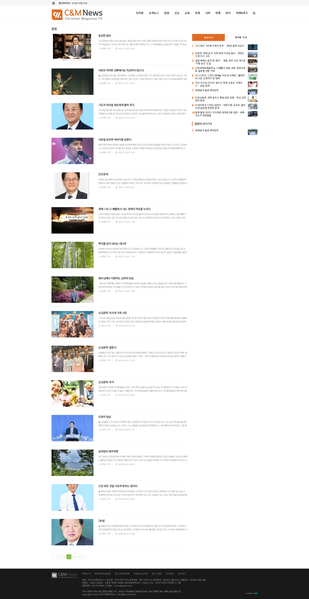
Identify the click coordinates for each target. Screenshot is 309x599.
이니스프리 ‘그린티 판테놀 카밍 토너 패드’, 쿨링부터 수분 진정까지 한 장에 (220, 77)
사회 (207, 13)
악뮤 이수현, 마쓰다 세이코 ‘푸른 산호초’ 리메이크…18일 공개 (219, 84)
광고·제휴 (156, 573)
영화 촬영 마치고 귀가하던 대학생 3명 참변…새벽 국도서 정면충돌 (219, 114)
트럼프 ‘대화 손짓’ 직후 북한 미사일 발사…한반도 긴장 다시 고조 (219, 54)
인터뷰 (140, 13)
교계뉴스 (154, 13)
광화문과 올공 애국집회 (206, 90)
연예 (217, 13)
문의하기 (182, 573)
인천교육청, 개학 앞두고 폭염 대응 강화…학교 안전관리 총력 (220, 99)
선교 (177, 13)
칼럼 (166, 13)
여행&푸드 (242, 13)
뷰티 (228, 13)
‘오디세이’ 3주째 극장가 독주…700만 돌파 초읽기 (219, 45)
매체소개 (86, 573)
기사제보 (169, 573)
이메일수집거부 (140, 573)
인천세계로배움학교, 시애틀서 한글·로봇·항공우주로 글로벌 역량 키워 (220, 69)
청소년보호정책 (122, 573)
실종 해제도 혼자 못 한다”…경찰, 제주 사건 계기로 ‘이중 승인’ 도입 (220, 62)
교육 (187, 13)
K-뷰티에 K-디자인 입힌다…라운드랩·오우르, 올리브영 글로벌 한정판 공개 (220, 106)
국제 (197, 13)
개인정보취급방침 (102, 573)
